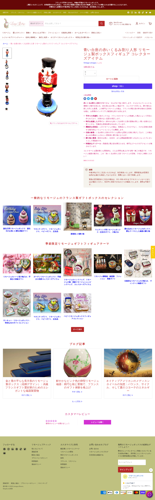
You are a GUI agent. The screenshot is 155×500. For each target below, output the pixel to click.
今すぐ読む (25, 395)
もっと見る (76, 401)
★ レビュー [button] (153, 252)
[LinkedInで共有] (92, 98)
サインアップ (126, 469)
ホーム (5, 44)
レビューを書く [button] (97, 422)
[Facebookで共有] (85, 98)
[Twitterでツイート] (88, 98)
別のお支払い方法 (117, 91)
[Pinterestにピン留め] (95, 98)
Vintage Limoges (90, 63)
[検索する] (101, 23)
